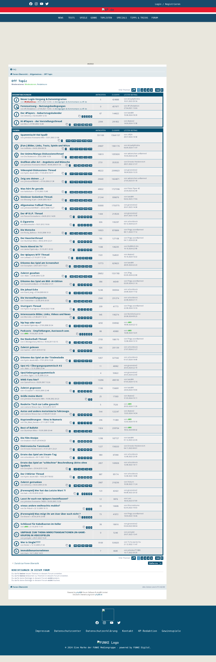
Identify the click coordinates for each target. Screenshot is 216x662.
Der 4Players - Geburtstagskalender (41, 112)
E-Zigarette (27, 221)
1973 (85, 149)
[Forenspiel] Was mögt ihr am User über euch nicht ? (51, 513)
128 (87, 431)
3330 (71, 209)
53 (91, 242)
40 (82, 225)
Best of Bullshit (29, 427)
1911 (90, 276)
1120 (81, 157)
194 (79, 301)
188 (79, 469)
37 (91, 415)
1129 (90, 233)
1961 (81, 182)
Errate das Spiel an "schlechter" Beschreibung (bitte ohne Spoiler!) (54, 464)
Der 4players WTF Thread (35, 254)
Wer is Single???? (30, 542)
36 (88, 415)
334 (75, 361)
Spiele (83, 18)
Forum (154, 18)
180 (79, 165)
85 (85, 441)
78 (91, 391)
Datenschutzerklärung (101, 630)
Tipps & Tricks (139, 18)
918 (87, 266)
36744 (84, 141)
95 (85, 217)
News (60, 18)
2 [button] (141, 90)
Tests (71, 18)
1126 (76, 233)
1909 (81, 276)
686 (90, 383)
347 (79, 293)
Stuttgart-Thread (31, 305)
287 (90, 326)
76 (85, 391)
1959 (71, 182)
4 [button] (148, 90)
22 (79, 285)
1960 (76, 182)
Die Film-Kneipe (29, 437)
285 (83, 326)
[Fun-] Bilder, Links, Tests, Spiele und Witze (45, 145)
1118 (71, 157)
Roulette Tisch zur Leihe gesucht (40, 404)
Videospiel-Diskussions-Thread (38, 170)
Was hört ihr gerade (32, 188)
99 (83, 258)
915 (75, 266)
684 (83, 383)
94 (82, 217)
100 (87, 258)
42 (88, 225)
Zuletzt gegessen (31, 387)
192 (90, 485)
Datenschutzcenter (67, 630)
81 (88, 449)
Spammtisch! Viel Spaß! (34, 134)
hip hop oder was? (31, 322)
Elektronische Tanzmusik (35, 446)
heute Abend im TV (31, 246)
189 (83, 469)
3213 (81, 174)
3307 (81, 192)
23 (82, 285)
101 (90, 258)
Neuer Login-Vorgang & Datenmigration (44, 99)
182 (87, 165)
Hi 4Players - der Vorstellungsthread (41, 121)
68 (85, 250)
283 (75, 326)
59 (82, 351)
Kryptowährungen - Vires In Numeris (41, 419)
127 (83, 431)
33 (79, 415)
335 (79, 361)
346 (75, 293)
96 (88, 217)
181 (83, 165)
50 (82, 242)
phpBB (78, 592)
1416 (85, 200)
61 (82, 318)
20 (91, 423)
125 (75, 431)
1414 (76, 200)
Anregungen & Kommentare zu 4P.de (71, 102)
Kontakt (127, 630)
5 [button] (151, 90)
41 (85, 225)
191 (90, 469)
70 (91, 250)
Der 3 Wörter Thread (32, 473)
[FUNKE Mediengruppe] (108, 642)
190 (87, 469)
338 (90, 361)
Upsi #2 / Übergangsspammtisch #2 (41, 365)
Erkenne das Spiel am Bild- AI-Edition (41, 281)
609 (79, 546)
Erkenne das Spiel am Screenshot (40, 262)
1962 (85, 182)
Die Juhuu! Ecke (29, 289)
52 (88, 242)
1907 (71, 276)
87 (91, 441)
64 (91, 318)
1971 (76, 149)
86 (88, 441)
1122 (90, 157)
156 (75, 125)
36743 (79, 141)
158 (83, 125)
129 (90, 431)
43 (91, 225)
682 (75, 383)
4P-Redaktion (147, 630)
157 (79, 125)
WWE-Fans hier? (30, 379)
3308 (85, 192)
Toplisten (106, 18)
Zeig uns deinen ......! (32, 178)
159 (87, 125)
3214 (85, 174)
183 (90, 165)
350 (90, 293)
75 (82, 391)
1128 (85, 233)
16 (79, 423)
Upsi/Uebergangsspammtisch (38, 372)
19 (88, 423)
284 (79, 326)
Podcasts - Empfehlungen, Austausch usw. (45, 330)
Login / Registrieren (167, 4)
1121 (85, 157)
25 (88, 285)
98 (80, 258)
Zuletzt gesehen (30, 272)
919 (90, 266)
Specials (122, 18)
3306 (76, 192)
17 (82, 423)
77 (88, 391)
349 (87, 293)
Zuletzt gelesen (30, 347)
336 (83, 361)
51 (85, 242)
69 (88, 250)
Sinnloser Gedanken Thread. (37, 196)
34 (82, 415)
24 (85, 285)
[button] (133, 90)
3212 (76, 174)
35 (85, 415)
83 (79, 441)
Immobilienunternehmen (35, 550)
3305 (71, 192)
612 (90, 546)
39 (79, 225)
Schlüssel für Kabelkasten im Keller (41, 523)
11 (82, 309)
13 (88, 309)
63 (88, 318)
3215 (90, 174)
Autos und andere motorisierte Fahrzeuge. (45, 411)
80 (85, 449)
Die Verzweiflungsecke (34, 297)
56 (79, 477)
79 (82, 449)
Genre (94, 18)
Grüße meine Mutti (31, 395)
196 (87, 301)
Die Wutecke (28, 229)
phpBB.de (98, 594)
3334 (90, 209)
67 (82, 250)
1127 (81, 233)
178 (79, 342)
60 (79, 318)
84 (82, 441)
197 (90, 301)
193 (75, 301)
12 (85, 309)
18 (85, 423)
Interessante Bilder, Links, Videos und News (46, 314)
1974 (90, 149)
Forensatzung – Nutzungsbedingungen (43, 106)
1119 (76, 157)
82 (91, 449)
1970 (71, 149)
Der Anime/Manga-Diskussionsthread (42, 153)
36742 (74, 141)
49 (79, 242)
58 (79, 351)
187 (75, 469)
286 (87, 326)
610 (83, 546)
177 (75, 342)
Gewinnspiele (171, 630)
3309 (90, 192)
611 (87, 546)
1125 (71, 233)
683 (79, 383)
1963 (90, 182)
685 (87, 383)
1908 (76, 276)
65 (88, 458)
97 (91, 217)
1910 (85, 276)
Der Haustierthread (32, 238)
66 (79, 250)
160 (90, 125)
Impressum (42, 630)
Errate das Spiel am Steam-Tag (39, 454)
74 (79, 391)
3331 (76, 209)
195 (83, 301)
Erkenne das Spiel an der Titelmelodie (42, 357)
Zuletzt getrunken (31, 482)
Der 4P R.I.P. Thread (32, 213)
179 (75, 165)
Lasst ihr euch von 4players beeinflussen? (44, 498)
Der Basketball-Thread (33, 338)
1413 (71, 200)
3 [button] (145, 90)
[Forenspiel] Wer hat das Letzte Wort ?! (43, 490)
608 (75, 546)
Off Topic (19, 81)
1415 (81, 200)
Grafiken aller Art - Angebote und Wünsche (45, 161)
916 (79, 266)
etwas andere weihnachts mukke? (40, 505)
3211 (71, 174)
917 (83, 266)
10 (79, 309)
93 (79, 217)
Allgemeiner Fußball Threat (36, 205)
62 (85, 318)
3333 (85, 209)
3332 (81, 209)
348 (83, 293)
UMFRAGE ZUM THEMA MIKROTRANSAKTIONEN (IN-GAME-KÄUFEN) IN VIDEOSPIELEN (53, 534)
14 (91, 309)
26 (91, 285)
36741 (68, 141)
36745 (90, 141)
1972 (81, 149)
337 (87, 361)
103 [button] (157, 90)
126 (79, 431)
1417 (90, 200)
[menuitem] (13, 69)
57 (82, 477)
